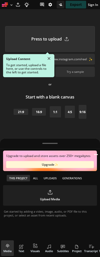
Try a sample (75, 72)
